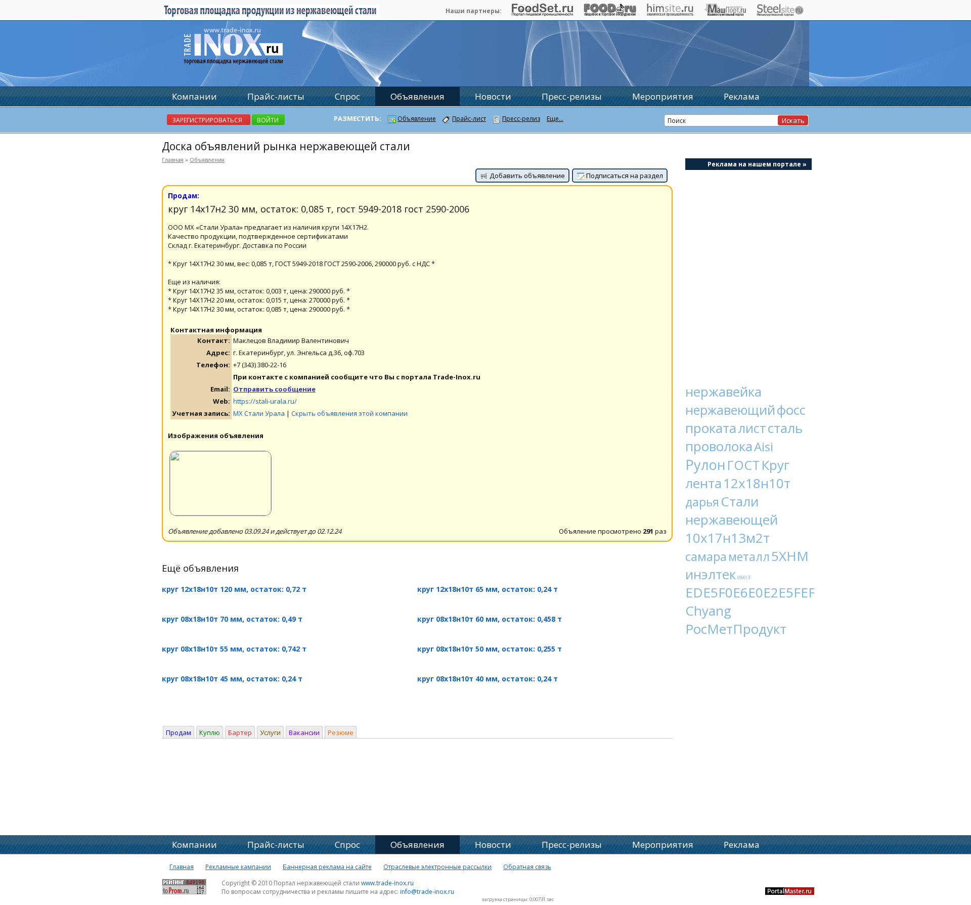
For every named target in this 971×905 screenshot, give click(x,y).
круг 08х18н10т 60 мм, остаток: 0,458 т (489, 619)
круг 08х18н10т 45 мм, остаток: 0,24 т (232, 678)
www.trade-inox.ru (387, 883)
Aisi (763, 446)
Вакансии (304, 732)
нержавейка (723, 391)
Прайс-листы (275, 96)
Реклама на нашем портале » (757, 164)
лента (703, 483)
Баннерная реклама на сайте (327, 867)
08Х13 (743, 577)
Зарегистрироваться (207, 120)
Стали (740, 501)
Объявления (207, 159)
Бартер (240, 732)
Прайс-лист (469, 118)
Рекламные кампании (238, 867)
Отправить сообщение (274, 389)
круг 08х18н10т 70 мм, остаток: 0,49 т (232, 619)
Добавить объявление (526, 175)
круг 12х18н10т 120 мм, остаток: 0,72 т (234, 589)
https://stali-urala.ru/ (265, 401)
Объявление (417, 118)
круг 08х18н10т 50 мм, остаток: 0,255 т (489, 649)
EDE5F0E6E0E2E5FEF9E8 (761, 592)
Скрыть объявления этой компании (349, 413)
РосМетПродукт (735, 629)
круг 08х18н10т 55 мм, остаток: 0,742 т (234, 649)
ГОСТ (743, 464)
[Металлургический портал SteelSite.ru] (780, 13)
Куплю (209, 732)
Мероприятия (662, 96)
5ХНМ (790, 556)
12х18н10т (756, 483)
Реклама (742, 96)
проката (710, 428)
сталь (785, 428)
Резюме (341, 732)
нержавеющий (730, 409)
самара (706, 556)
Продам (178, 732)
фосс (791, 410)
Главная (173, 159)
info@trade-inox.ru (427, 891)
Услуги (270, 732)
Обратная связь (527, 867)
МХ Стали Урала (259, 413)
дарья (702, 502)
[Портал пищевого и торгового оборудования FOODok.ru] (609, 13)
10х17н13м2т (727, 538)
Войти (268, 120)
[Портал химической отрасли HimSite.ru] (670, 13)
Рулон (705, 464)
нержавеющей (731, 519)
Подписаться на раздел (624, 175)
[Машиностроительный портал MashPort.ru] (725, 13)
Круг (775, 465)
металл (749, 556)
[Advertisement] (748, 271)
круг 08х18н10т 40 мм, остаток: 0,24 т (487, 678)
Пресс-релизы (572, 96)
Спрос (347, 96)
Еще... (555, 118)
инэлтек (710, 574)
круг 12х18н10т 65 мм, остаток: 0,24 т (487, 589)
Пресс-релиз (521, 118)
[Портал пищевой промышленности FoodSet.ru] (542, 13)
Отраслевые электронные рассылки (437, 867)
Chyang (708, 610)
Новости (493, 96)
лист (752, 428)
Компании (194, 96)
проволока (719, 446)
